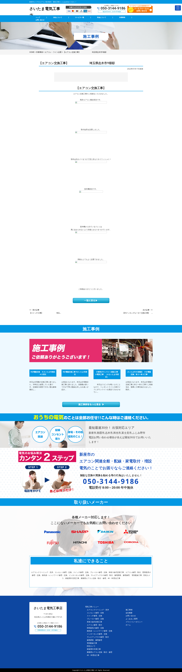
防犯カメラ (91, 646)
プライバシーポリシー (134, 622)
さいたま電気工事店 (87, 670)
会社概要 (129, 613)
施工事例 (129, 610)
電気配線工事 (92, 643)
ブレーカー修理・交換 (95, 619)
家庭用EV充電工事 (94, 649)
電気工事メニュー (92, 607)
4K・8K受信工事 (93, 655)
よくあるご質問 (131, 619)
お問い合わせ (131, 616)
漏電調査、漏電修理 (94, 640)
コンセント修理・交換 (95, 613)
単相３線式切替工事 (94, 622)
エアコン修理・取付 (94, 625)
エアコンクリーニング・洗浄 (98, 610)
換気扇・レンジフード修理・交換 (99, 631)
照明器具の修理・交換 (95, 628)
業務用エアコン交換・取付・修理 (99, 652)
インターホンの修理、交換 (97, 634)
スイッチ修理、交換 (94, 616)
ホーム (128, 625)
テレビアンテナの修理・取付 (98, 637)
